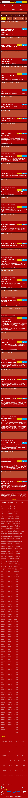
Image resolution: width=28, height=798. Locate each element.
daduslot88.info (4, 525)
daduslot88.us (4, 554)
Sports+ (2, 506)
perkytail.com (3, 556)
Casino (20, 15)
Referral (9, 511)
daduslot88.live (4, 520)
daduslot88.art (4, 550)
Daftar (24, 2)
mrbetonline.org (4, 535)
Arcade (2, 515)
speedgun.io (3, 568)
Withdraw (9, 510)
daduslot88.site (4, 548)
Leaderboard (10, 513)
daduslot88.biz (4, 518)
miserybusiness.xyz (5, 533)
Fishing (2, 516)
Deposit (9, 508)
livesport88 (3, 616)
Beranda (3, 15)
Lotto (2, 513)
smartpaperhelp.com (5, 561)
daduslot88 (3, 574)
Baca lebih (14, 499)
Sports (16, 15)
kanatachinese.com (5, 530)
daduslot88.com (4, 571)
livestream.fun (4, 559)
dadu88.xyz (3, 558)
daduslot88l (3, 629)
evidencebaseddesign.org (6, 528)
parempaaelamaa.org (5, 536)
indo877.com (3, 569)
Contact (9, 506)
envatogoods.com (4, 526)
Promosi (8, 15)
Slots (24, 15)
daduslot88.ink (4, 553)
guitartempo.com (4, 541)
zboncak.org (3, 563)
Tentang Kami (10, 505)
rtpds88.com (3, 546)
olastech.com (3, 531)
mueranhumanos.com (5, 564)
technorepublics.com (5, 538)
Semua (12, 15)
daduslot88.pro (4, 523)
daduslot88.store (4, 521)
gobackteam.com (4, 540)
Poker (2, 511)
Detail (24, 29)
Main (19, 45)
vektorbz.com (3, 566)
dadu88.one (3, 551)
